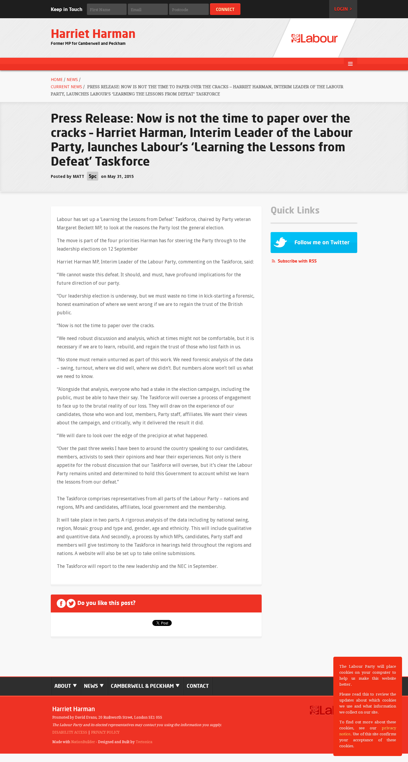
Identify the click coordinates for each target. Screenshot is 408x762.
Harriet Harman (93, 33)
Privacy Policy (105, 732)
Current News (66, 86)
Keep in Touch (66, 9)
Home (57, 79)
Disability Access (69, 732)
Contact (198, 686)
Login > (343, 9)
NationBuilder (83, 742)
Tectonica (144, 742)
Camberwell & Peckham (143, 686)
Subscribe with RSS (297, 260)
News (72, 79)
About (63, 686)
